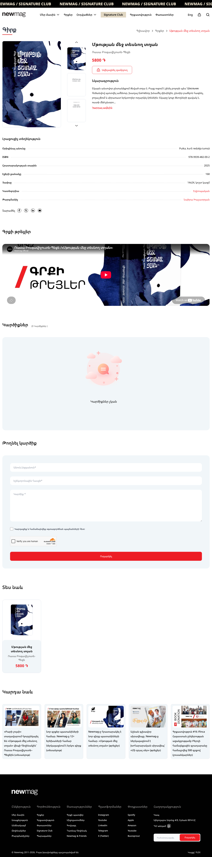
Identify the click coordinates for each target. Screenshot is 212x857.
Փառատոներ (165, 14)
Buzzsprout (134, 835)
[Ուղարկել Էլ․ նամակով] (40, 210)
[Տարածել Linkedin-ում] (33, 210)
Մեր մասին (18, 814)
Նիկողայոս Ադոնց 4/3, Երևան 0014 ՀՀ (175, 820)
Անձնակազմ (19, 825)
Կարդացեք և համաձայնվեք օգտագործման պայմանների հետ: (49, 528)
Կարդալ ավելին (102, 107)
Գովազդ (71, 825)
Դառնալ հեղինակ (77, 830)
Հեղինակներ (19, 830)
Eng (190, 15)
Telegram (103, 830)
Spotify (131, 814)
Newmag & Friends (77, 835)
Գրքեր (68, 14)
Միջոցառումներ (76, 820)
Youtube (102, 820)
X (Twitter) (103, 835)
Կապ (156, 814)
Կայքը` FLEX (194, 852)
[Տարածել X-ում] (26, 210)
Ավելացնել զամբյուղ (115, 70)
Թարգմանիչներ (20, 835)
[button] (76, 42)
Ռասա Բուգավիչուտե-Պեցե (111, 52)
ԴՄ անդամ (160, 825)
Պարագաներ (44, 835)
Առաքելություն (20, 820)
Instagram (103, 814)
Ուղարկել (106, 556)
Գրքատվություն (141, 14)
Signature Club (113, 14)
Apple (131, 820)
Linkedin (102, 825)
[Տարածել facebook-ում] (19, 210)
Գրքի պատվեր (75, 814)
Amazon (132, 825)
